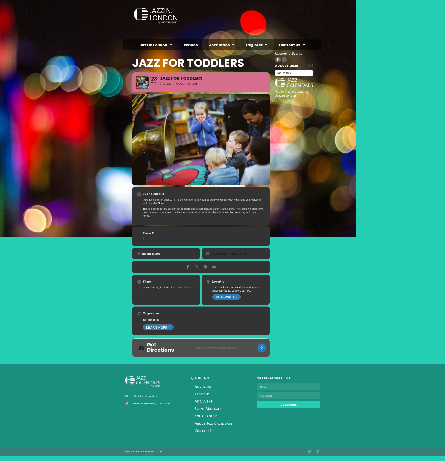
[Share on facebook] (188, 267)
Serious (151, 319)
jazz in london (153, 45)
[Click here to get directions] (261, 347)
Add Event (204, 402)
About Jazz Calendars (213, 424)
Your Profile (206, 416)
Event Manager (208, 409)
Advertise (203, 387)
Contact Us (204, 431)
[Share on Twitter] (196, 267)
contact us (289, 45)
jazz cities (219, 45)
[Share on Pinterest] (205, 267)
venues (191, 45)
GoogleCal (238, 254)
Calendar (219, 254)
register (254, 45)
